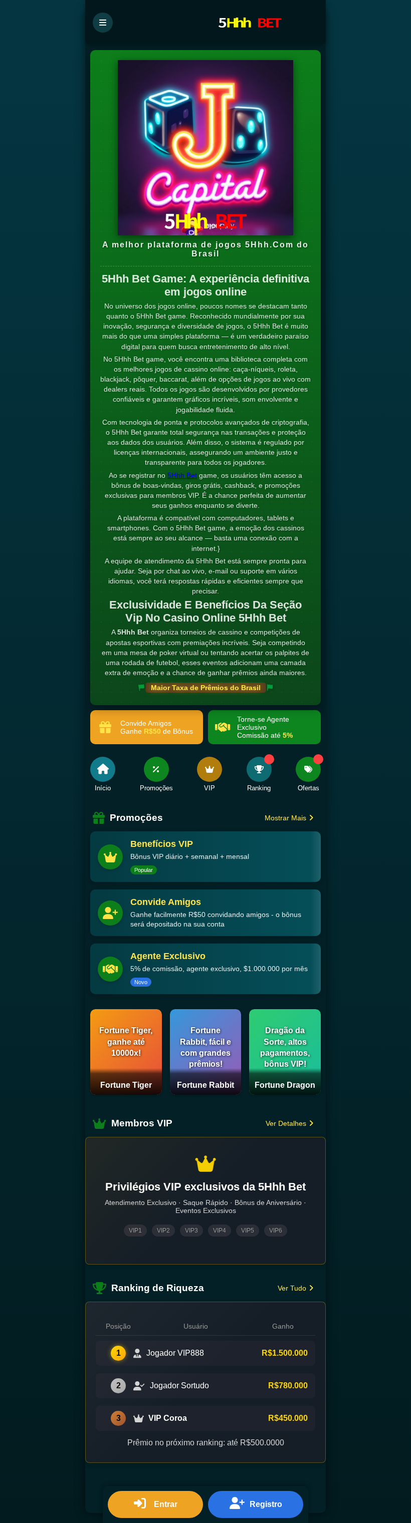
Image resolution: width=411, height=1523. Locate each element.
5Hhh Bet (182, 475)
